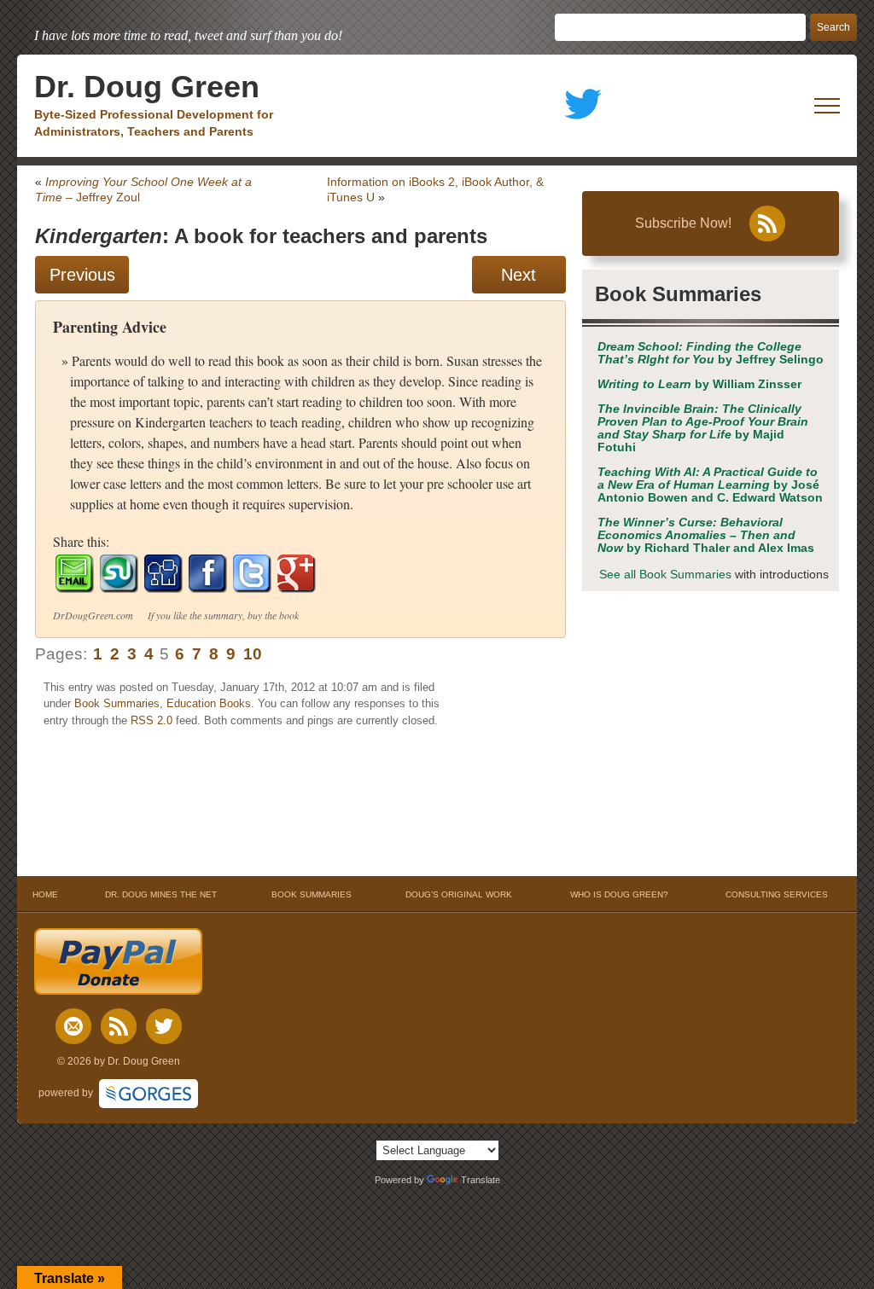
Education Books (208, 703)
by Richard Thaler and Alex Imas (705, 535)
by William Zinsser (699, 384)
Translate (480, 1180)
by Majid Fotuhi (702, 428)
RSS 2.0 (151, 720)
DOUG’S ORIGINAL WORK (458, 894)
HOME (45, 894)
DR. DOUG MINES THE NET (161, 894)
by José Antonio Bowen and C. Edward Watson (710, 485)
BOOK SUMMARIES (311, 894)
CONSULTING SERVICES (776, 894)
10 (252, 654)
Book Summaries (117, 703)
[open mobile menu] (827, 106)
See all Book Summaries (665, 574)
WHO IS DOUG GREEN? (619, 894)
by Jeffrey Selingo (710, 353)
